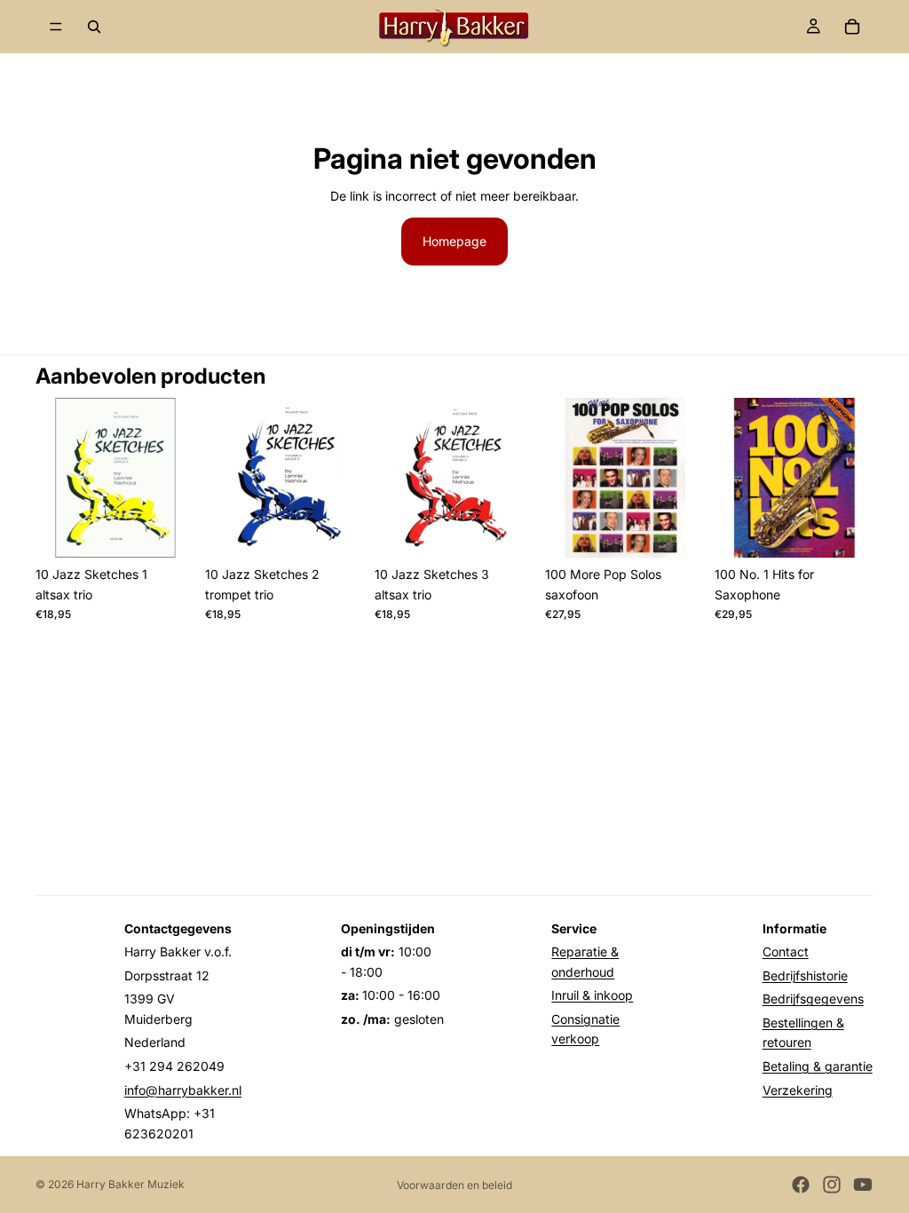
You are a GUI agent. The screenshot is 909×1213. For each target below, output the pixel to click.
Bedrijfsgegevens (813, 998)
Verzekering (798, 1090)
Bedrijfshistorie (805, 975)
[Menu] (56, 26)
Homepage (454, 241)
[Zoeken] (94, 26)
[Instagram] (831, 1184)
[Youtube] (862, 1184)
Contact (786, 951)
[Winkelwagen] (852, 26)
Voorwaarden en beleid (454, 1185)
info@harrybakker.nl (182, 1090)
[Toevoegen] (167, 530)
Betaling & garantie (818, 1066)
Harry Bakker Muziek (130, 1184)
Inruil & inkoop (592, 995)
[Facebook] (800, 1184)
